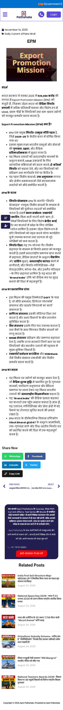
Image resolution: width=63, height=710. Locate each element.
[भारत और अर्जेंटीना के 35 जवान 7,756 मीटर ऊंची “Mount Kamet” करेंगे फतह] (8, 621)
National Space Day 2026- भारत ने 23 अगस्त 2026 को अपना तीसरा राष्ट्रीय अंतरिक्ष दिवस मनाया (39, 598)
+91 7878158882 (18, 547)
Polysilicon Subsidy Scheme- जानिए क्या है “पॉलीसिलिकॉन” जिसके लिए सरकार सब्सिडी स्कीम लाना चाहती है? (39, 639)
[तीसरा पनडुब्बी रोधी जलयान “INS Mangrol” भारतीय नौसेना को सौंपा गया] (8, 661)
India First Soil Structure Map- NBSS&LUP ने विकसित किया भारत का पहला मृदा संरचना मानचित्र (38, 578)
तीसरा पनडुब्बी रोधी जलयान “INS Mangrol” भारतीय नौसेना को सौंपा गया (37, 659)
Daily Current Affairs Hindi (20, 33)
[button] (6, 14)
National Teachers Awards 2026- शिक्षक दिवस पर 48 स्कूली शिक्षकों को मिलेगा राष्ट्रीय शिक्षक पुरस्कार (39, 679)
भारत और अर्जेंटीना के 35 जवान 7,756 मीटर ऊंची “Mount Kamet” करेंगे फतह (38, 619)
